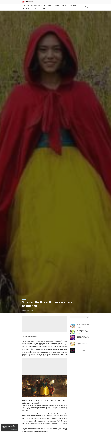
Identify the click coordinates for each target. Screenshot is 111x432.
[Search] (87, 7)
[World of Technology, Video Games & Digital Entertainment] (28, 1)
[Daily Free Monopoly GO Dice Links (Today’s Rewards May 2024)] (72, 344)
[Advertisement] (44, 324)
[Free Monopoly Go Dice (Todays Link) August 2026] (72, 332)
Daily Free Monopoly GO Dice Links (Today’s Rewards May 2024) (82, 343)
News (24, 299)
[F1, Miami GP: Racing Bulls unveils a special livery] (72, 350)
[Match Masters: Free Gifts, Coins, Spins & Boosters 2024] (72, 337)
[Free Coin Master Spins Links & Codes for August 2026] (72, 326)
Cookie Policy (4, 427)
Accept (13, 429)
